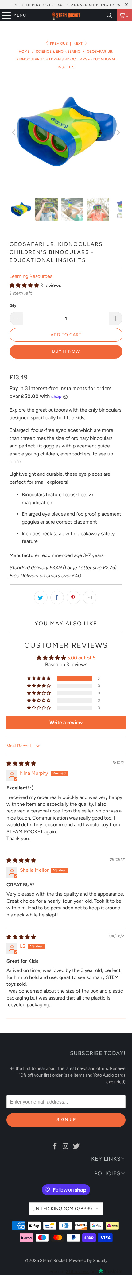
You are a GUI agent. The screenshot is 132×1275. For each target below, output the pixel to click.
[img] (21, 763)
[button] (24, 285)
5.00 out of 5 (81, 658)
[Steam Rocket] (66, 15)
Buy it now (66, 351)
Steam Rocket (53, 1260)
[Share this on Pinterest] (73, 597)
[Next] (118, 132)
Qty (13, 305)
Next (78, 43)
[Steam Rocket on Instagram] (65, 1146)
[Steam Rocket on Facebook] (55, 1146)
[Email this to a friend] (89, 597)
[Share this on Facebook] (57, 597)
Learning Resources (31, 276)
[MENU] (3, 15)
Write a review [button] (66, 722)
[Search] (109, 15)
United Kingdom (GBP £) (62, 1209)
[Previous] (14, 132)
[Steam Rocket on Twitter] (76, 1146)
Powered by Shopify (88, 1260)
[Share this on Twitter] (41, 597)
